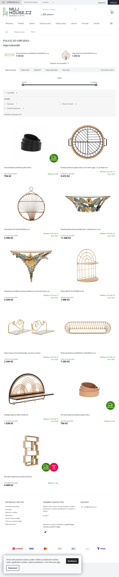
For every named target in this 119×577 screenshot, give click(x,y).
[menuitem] (9, 23)
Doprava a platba (11, 512)
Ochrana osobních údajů (13, 521)
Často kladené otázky (12, 518)
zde (58, 562)
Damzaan (12, 104)
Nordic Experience (15, 108)
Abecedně (66, 70)
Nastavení (12, 568)
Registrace (101, 3)
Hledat (76, 9)
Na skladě (12, 93)
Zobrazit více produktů (58, 63)
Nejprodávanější (52, 70)
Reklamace (9, 515)
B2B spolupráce (48, 14)
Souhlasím (72, 561)
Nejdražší (37, 70)
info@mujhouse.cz (90, 507)
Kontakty (45, 2)
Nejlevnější (25, 70)
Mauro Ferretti (69, 104)
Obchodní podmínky (31, 2)
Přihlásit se (46, 532)
